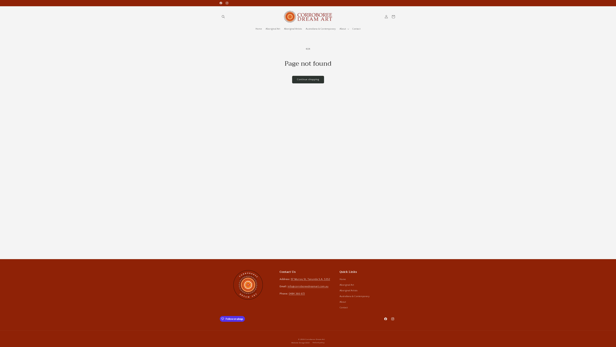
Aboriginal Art (347, 285)
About (343, 302)
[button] (223, 16)
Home (343, 279)
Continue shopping (308, 79)
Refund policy (319, 343)
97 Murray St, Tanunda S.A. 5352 (310, 279)
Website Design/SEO (300, 343)
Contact (344, 307)
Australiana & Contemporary (355, 296)
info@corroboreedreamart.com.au (308, 286)
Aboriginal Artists (349, 290)
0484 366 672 (297, 293)
